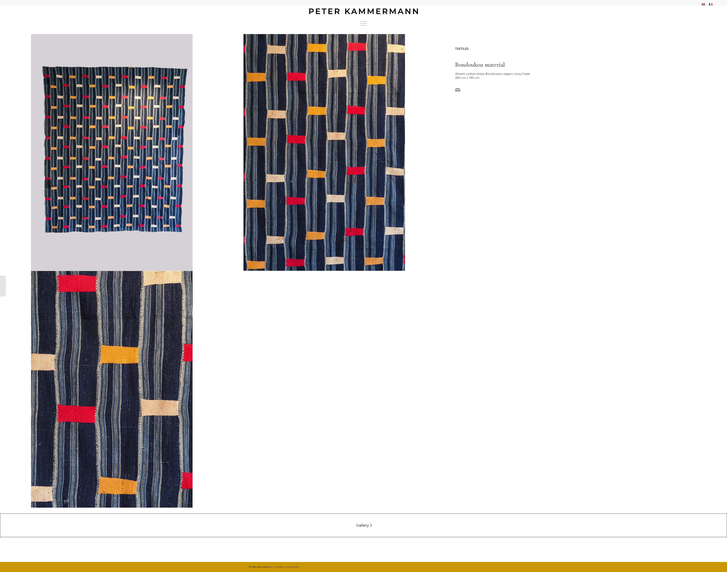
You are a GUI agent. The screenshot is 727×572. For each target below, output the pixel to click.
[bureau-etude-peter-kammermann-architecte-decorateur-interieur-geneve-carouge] (363, 12)
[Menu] (363, 23)
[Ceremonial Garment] (3, 286)
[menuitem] (703, 4)
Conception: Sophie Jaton (286, 567)
